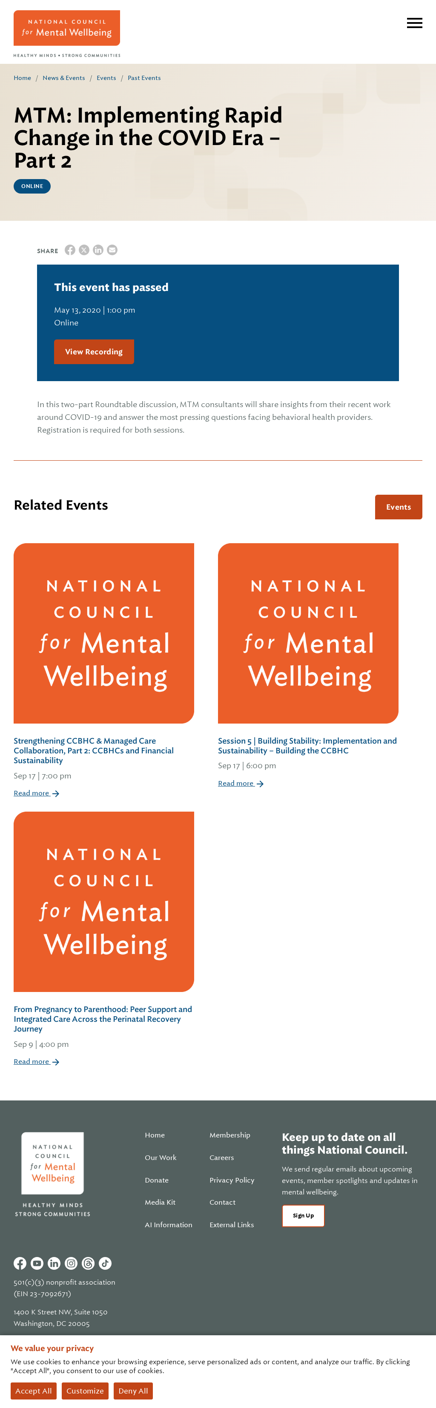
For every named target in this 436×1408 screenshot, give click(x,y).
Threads (88, 1263)
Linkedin (54, 1263)
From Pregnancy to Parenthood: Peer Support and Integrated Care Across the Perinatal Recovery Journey (103, 1026)
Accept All (33, 1391)
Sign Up (303, 1215)
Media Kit (160, 1202)
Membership (229, 1135)
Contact (222, 1202)
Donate (157, 1180)
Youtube (37, 1263)
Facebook (20, 1263)
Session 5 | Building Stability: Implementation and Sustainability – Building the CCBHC (307, 753)
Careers (221, 1158)
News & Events (64, 78)
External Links (231, 1225)
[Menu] (414, 23)
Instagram (71, 1263)
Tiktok (105, 1263)
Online (32, 186)
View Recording (94, 351)
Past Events (144, 78)
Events (106, 78)
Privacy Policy (232, 1180)
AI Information (168, 1225)
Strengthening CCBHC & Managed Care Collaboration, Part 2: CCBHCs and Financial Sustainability (94, 758)
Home (22, 78)
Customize (85, 1391)
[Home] (67, 33)
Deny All (133, 1391)
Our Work (161, 1158)
